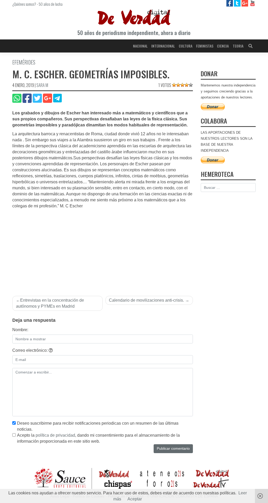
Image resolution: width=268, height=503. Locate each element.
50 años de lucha (51, 4)
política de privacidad (55, 435)
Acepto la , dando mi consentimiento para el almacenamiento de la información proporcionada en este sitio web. (98, 438)
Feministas (204, 46)
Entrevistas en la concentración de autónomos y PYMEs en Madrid (50, 303)
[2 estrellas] (178, 85)
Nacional (140, 46)
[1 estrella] (174, 85)
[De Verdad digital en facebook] (230, 3)
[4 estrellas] (187, 85)
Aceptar (134, 499)
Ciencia (223, 46)
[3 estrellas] (182, 85)
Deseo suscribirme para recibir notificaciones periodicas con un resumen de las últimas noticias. (97, 426)
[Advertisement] (102, 248)
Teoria (238, 46)
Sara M (42, 85)
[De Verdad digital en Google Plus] (245, 3)
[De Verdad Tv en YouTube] (252, 3)
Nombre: (20, 329)
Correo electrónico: (30, 350)
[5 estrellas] (191, 85)
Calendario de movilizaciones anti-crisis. (146, 300)
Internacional (163, 46)
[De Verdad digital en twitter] (238, 3)
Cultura (185, 46)
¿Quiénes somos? (24, 4)
